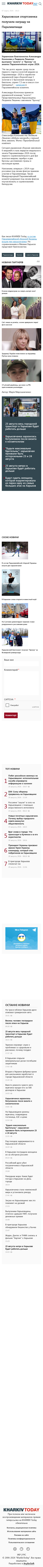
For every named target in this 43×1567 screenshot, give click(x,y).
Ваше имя (9, 659)
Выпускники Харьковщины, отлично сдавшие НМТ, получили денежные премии (21, 1214)
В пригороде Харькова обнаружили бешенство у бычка (20, 1225)
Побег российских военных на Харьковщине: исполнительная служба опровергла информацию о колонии (23, 779)
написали (20, 84)
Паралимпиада (8, 255)
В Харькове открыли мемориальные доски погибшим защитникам (20, 1061)
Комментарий (11, 669)
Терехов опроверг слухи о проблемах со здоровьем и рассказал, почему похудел (18, 1047)
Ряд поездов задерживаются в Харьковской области (19, 1142)
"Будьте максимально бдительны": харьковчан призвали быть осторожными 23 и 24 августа (20, 453)
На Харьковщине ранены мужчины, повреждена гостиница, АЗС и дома (17, 1114)
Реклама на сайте (21, 1535)
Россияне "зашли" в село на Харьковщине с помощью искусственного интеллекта (21, 805)
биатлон (19, 255)
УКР (35, 3)
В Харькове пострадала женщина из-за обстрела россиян (21, 1153)
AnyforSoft (29, 1563)
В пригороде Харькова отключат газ (19, 862)
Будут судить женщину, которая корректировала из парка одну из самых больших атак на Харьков (20, 481)
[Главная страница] (21, 1509)
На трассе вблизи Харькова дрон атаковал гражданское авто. (21, 1011)
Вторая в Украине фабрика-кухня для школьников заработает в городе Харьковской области (21, 1074)
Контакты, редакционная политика (21, 1527)
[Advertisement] (21, 210)
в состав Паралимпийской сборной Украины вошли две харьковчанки (19, 239)
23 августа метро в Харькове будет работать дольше (20, 468)
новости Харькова (32, 255)
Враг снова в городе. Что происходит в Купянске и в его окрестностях (23, 834)
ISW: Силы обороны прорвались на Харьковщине (22, 793)
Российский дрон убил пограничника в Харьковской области (19, 1165)
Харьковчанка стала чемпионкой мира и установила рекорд (21, 1190)
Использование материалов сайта (21, 1531)
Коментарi (10, 715)
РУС (24, 1554)
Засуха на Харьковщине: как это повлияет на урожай (20, 1201)
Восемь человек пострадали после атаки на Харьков (19, 1022)
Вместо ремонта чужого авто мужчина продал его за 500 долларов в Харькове (19, 1087)
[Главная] (20, 3)
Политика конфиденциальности (21, 1538)
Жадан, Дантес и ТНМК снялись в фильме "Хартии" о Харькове (21, 1236)
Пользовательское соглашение (21, 1542)
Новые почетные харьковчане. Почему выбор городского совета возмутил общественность (23, 819)
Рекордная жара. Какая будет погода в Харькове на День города (19, 1179)
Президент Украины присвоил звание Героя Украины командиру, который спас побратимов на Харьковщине (22, 849)
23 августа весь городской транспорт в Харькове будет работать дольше (22, 426)
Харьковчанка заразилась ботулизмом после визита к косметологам (20, 439)
